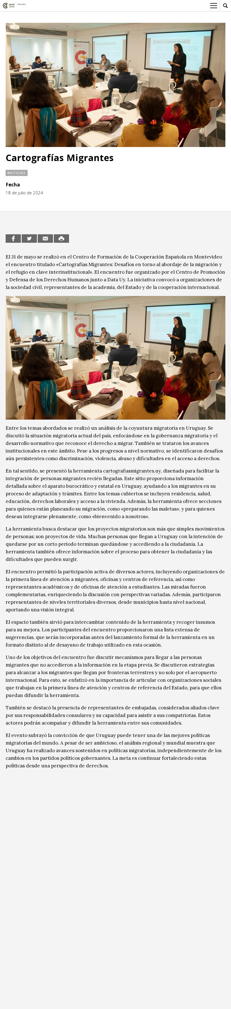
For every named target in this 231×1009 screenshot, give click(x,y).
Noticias (17, 173)
